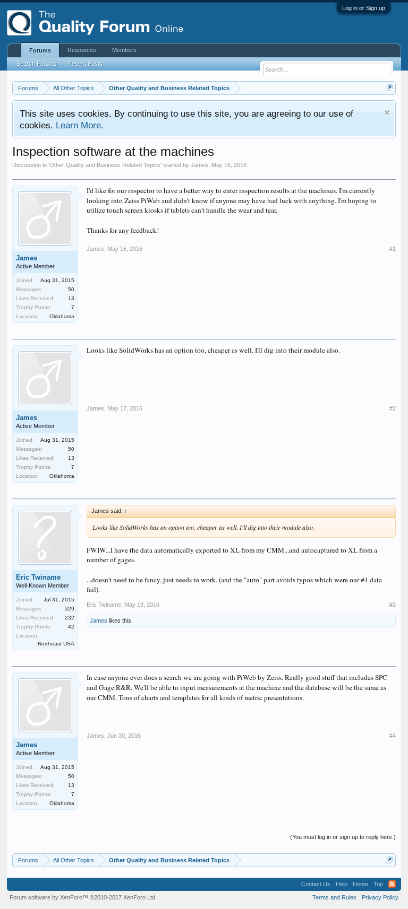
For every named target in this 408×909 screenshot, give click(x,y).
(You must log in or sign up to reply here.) (343, 837)
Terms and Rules (334, 897)
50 (71, 289)
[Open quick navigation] (389, 87)
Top (378, 884)
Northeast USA (56, 643)
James (199, 165)
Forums (40, 50)
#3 (392, 604)
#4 (392, 735)
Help (341, 884)
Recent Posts (85, 63)
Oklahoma (61, 316)
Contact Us (315, 884)
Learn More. (80, 125)
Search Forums (36, 63)
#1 (392, 249)
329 (69, 608)
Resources (81, 50)
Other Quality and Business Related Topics (104, 165)
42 (71, 627)
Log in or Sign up (363, 8)
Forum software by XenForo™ (83, 897)
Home (360, 884)
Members (124, 50)
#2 (392, 408)
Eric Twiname (38, 577)
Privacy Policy (380, 897)
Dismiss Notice (387, 113)
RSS (392, 884)
